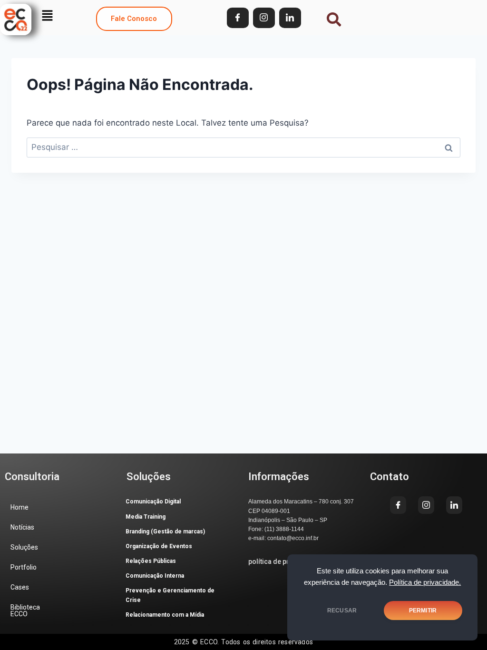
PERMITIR (423, 610)
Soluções (24, 547)
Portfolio (23, 567)
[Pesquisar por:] (243, 147)
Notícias (22, 527)
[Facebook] (238, 18)
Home (19, 507)
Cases (19, 587)
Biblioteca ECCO (25, 610)
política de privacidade (284, 561)
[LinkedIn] (290, 18)
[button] (47, 15)
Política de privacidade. (425, 582)
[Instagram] (264, 18)
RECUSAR (342, 610)
